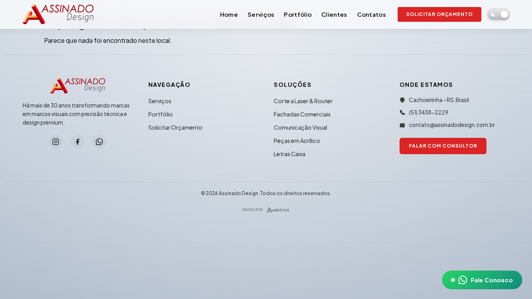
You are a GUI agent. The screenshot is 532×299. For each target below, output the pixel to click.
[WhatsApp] (99, 142)
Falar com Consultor (443, 146)
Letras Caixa (289, 153)
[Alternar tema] (498, 14)
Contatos (371, 14)
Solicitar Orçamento (439, 14)
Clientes (334, 14)
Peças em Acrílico (297, 140)
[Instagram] (56, 142)
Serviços (261, 14)
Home (229, 14)
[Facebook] (77, 142)
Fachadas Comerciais (302, 114)
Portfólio (298, 14)
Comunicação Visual (300, 127)
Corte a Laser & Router (303, 100)
